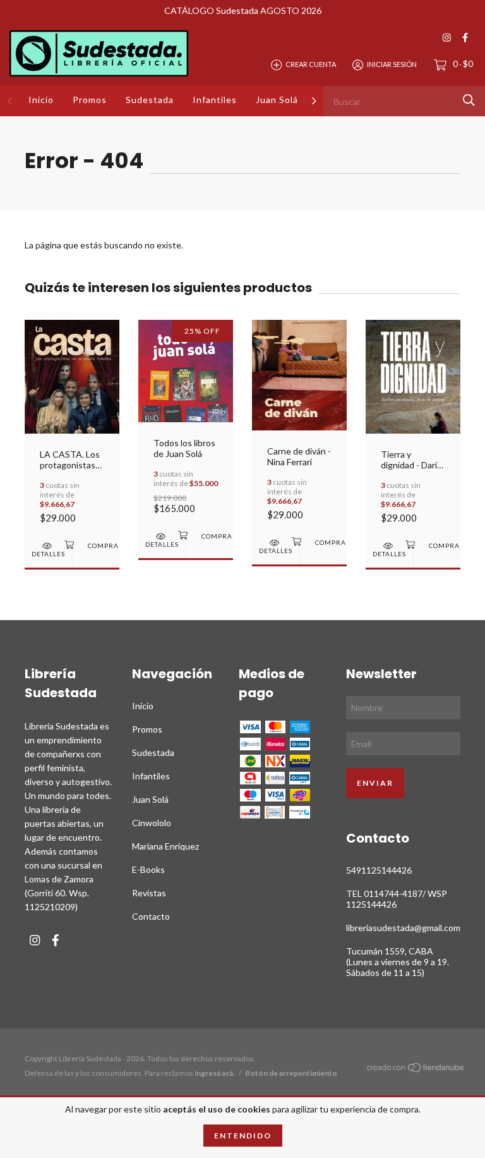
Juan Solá (277, 99)
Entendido (243, 1135)
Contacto (151, 916)
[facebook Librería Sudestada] (465, 37)
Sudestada (150, 99)
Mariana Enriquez (165, 846)
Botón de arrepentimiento (291, 1073)
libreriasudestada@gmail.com (403, 927)
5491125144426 (379, 870)
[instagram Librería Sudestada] (447, 37)
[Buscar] (469, 100)
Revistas (149, 892)
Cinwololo (151, 822)
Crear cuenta (310, 64)
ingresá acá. (215, 1073)
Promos (90, 99)
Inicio (41, 99)
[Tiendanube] (416, 1069)
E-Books (148, 869)
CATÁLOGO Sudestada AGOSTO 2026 (242, 10)
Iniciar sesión (392, 64)
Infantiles (215, 99)
